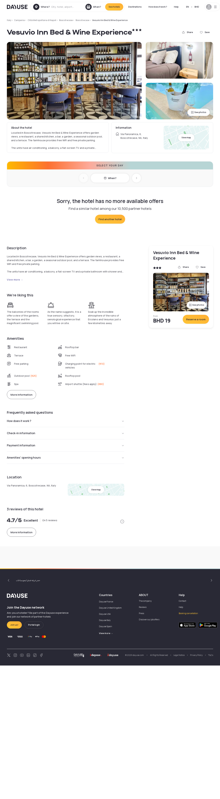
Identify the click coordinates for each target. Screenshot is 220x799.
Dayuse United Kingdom (110, 607)
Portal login (34, 624)
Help (176, 6)
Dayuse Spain (105, 626)
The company (145, 600)
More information (21, 394)
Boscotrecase (66, 20)
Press (141, 613)
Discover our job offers (149, 619)
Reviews (142, 607)
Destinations (135, 6)
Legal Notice (179, 655)
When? (112, 178)
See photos (200, 112)
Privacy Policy (196, 655)
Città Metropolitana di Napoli (42, 20)
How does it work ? (157, 6)
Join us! (14, 624)
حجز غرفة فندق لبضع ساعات (28, 580)
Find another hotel (110, 219)
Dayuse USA (105, 614)
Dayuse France (106, 601)
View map (186, 137)
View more (13, 279)
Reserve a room (196, 319)
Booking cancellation (188, 613)
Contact (182, 600)
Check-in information (21, 433)
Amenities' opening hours (24, 457)
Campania (19, 20)
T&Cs (210, 655)
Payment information (21, 445)
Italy (9, 20)
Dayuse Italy (105, 620)
